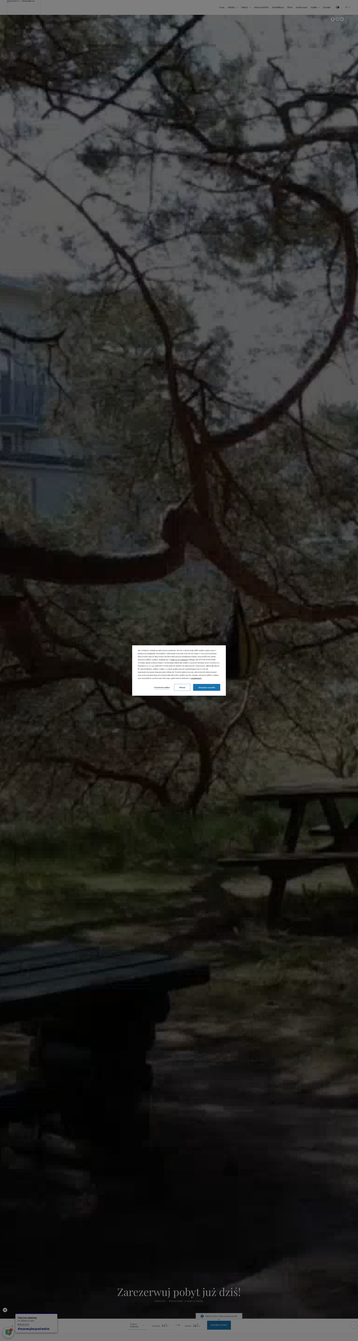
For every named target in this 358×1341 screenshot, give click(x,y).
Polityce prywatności (179, 659)
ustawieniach (196, 678)
